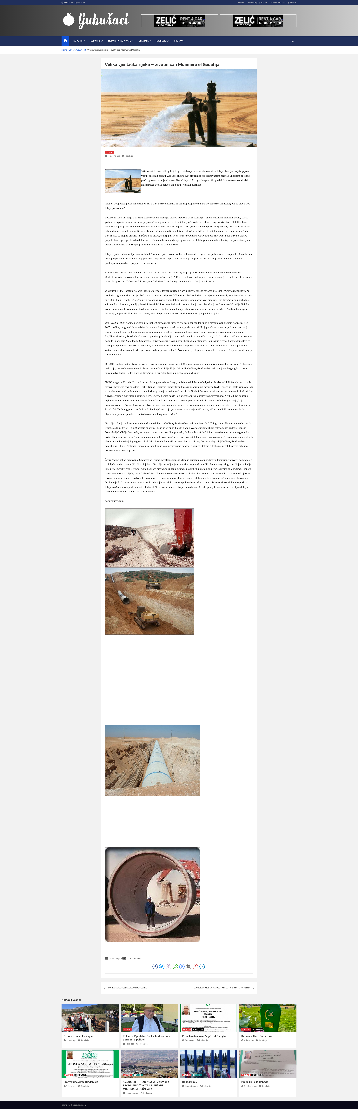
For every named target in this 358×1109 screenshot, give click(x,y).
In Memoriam (79, 1029)
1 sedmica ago (132, 1093)
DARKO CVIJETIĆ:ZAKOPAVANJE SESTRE (127, 987)
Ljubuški (161, 41)
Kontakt (293, 3)
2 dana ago (190, 1040)
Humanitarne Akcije (119, 41)
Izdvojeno (138, 1075)
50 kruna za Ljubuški (278, 3)
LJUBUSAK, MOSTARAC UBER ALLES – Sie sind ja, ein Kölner (222, 987)
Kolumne (95, 41)
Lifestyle (144, 41)
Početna (241, 3)
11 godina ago (114, 156)
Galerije (264, 3)
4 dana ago (249, 1040)
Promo (178, 41)
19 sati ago (71, 1040)
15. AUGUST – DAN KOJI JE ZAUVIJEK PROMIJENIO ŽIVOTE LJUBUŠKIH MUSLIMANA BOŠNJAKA (146, 1085)
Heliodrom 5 (189, 1082)
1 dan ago (130, 1044)
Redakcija (129, 156)
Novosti (78, 41)
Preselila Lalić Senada (254, 1082)
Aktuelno (110, 152)
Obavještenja (253, 3)
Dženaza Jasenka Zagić (78, 1036)
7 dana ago (71, 1086)
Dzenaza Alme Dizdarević (256, 1036)
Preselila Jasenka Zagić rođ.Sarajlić (204, 1036)
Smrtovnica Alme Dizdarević (81, 1082)
